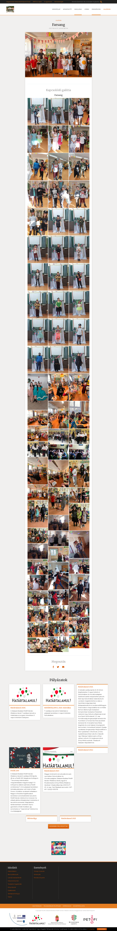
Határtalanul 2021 (68, 818)
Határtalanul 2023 (51, 771)
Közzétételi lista (79, 906)
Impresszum (67, 906)
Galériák (107, 9)
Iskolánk (78, 9)
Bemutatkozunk (13, 874)
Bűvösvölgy (32, 818)
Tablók (10, 897)
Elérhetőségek (58, 1)
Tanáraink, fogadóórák (15, 884)
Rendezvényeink (39, 878)
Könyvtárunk (12, 887)
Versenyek (37, 874)
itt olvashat (90, 929)
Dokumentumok (13, 881)
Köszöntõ (67, 9)
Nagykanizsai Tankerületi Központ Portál (18, 1)
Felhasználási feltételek (52, 906)
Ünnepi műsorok (39, 871)
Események (96, 9)
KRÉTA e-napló (37, 1)
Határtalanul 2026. (18, 708)
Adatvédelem (12, 871)
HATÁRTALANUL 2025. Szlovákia (57, 708)
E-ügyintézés (48, 1)
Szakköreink (11, 890)
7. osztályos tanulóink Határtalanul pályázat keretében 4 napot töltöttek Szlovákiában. (57, 713)
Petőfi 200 (15, 771)
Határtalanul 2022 (85, 750)
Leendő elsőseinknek (14, 878)
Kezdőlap (56, 9)
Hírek (86, 9)
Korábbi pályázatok (58, 826)
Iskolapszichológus (14, 894)
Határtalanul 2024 (85, 687)
